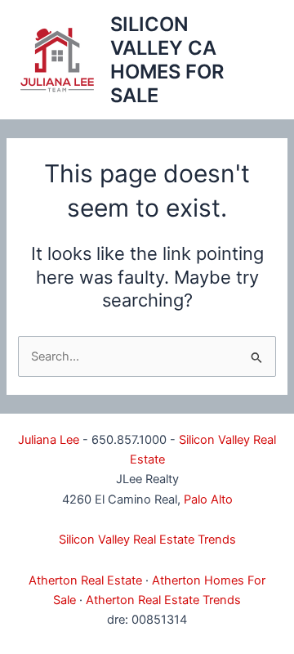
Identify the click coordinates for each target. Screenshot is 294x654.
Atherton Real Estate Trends (163, 600)
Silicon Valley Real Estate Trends (147, 539)
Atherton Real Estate (85, 580)
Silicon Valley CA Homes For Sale (167, 60)
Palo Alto (208, 499)
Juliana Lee (48, 439)
